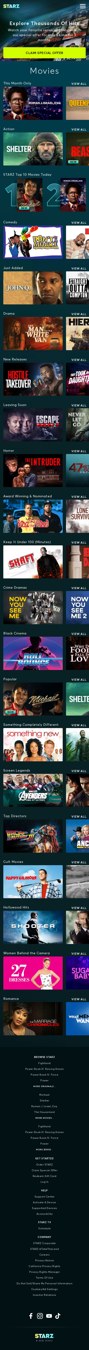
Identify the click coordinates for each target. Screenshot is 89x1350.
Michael (44, 1094)
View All (79, 84)
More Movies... (44, 1118)
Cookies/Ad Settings (44, 1289)
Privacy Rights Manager (44, 1271)
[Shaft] (33, 562)
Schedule (44, 1228)
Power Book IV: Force (44, 1074)
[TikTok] (58, 1316)
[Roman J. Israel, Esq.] (33, 103)
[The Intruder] (33, 470)
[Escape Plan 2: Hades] (33, 425)
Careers (44, 1254)
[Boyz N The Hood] (33, 516)
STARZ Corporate (44, 1243)
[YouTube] (49, 1316)
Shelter (44, 1100)
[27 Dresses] (33, 973)
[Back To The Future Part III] (33, 836)
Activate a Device (44, 1202)
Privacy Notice (44, 1260)
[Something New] (33, 744)
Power (44, 1080)
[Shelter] (33, 149)
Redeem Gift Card (45, 1176)
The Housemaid (44, 1112)
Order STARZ (44, 1164)
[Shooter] (33, 927)
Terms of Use (44, 1277)
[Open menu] (83, 6)
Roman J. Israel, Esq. (44, 1106)
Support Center (45, 1196)
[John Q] (33, 288)
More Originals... (44, 1086)
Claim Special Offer (45, 1170)
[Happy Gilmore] (33, 881)
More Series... (44, 1149)
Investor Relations (44, 1294)
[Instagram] (40, 1316)
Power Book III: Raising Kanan (44, 1068)
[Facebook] (31, 1316)
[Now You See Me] (33, 607)
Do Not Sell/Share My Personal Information (45, 1283)
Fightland (44, 1063)
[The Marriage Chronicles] (33, 1018)
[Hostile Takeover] (33, 379)
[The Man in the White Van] (33, 333)
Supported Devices (44, 1208)
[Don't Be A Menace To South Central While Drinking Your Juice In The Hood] (33, 242)
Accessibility (44, 1213)
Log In (45, 1181)
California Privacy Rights (44, 1266)
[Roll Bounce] (33, 653)
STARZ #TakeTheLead (44, 1248)
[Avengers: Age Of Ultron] (33, 790)
